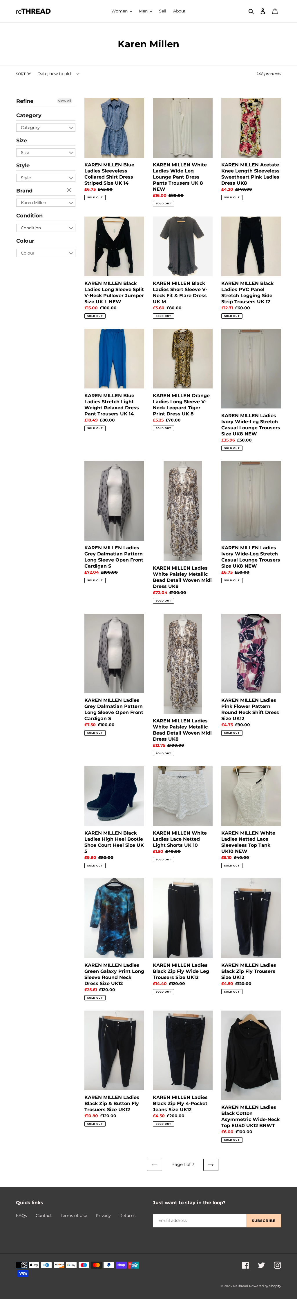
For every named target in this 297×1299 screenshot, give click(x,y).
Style (23, 165)
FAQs (21, 1215)
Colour (25, 241)
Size (21, 140)
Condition (29, 215)
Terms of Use (74, 1215)
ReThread (240, 1286)
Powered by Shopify (265, 1286)
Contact (44, 1215)
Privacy (103, 1215)
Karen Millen (33, 202)
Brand (24, 191)
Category (28, 115)
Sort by (23, 74)
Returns (127, 1215)
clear (70, 190)
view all (64, 101)
